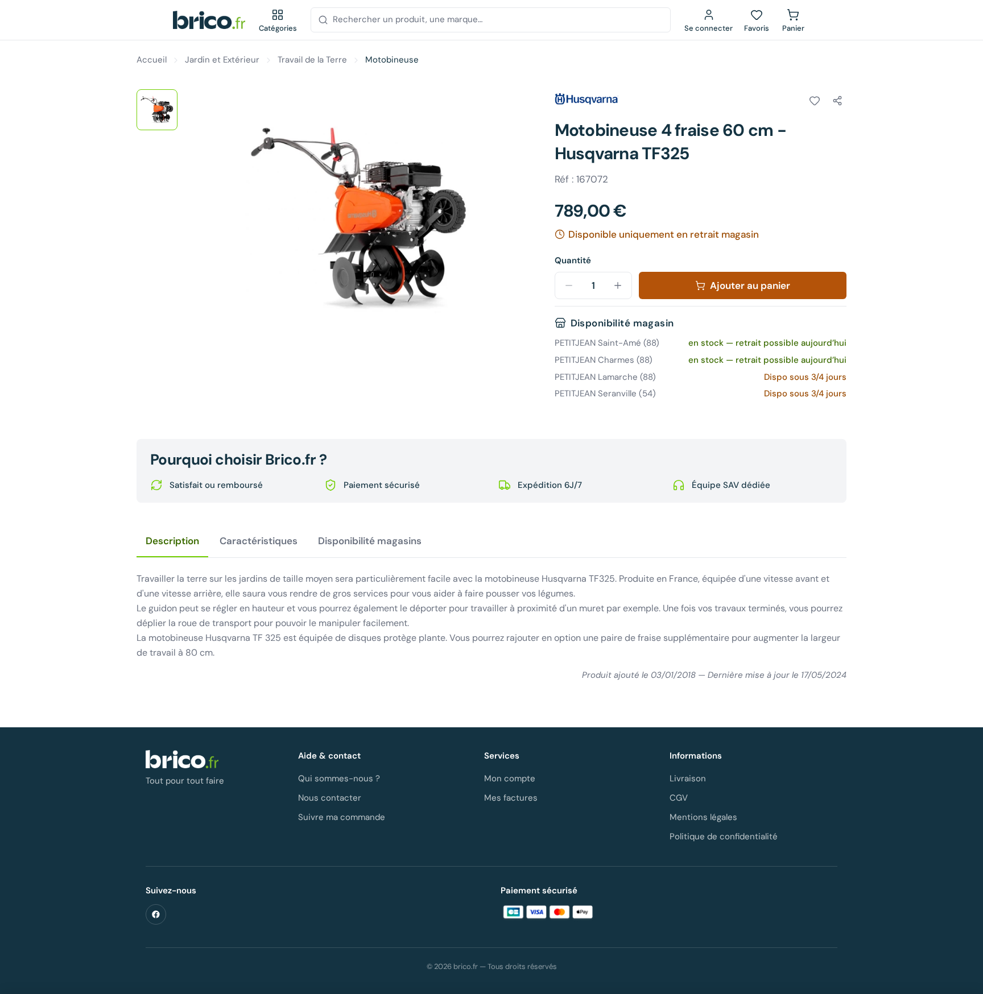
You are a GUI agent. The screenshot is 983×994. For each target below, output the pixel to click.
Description (172, 541)
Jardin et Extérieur (222, 59)
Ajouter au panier (750, 285)
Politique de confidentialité (724, 836)
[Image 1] (157, 109)
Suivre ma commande (341, 817)
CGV (679, 798)
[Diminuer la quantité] (569, 285)
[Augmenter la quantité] (617, 285)
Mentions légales (703, 817)
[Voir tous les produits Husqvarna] (586, 99)
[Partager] (837, 101)
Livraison (688, 778)
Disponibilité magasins (370, 541)
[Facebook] (156, 914)
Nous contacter (329, 798)
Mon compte (509, 778)
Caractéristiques (259, 541)
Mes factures (511, 798)
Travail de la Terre (312, 59)
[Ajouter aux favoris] (814, 100)
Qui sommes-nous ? (339, 778)
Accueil (152, 59)
